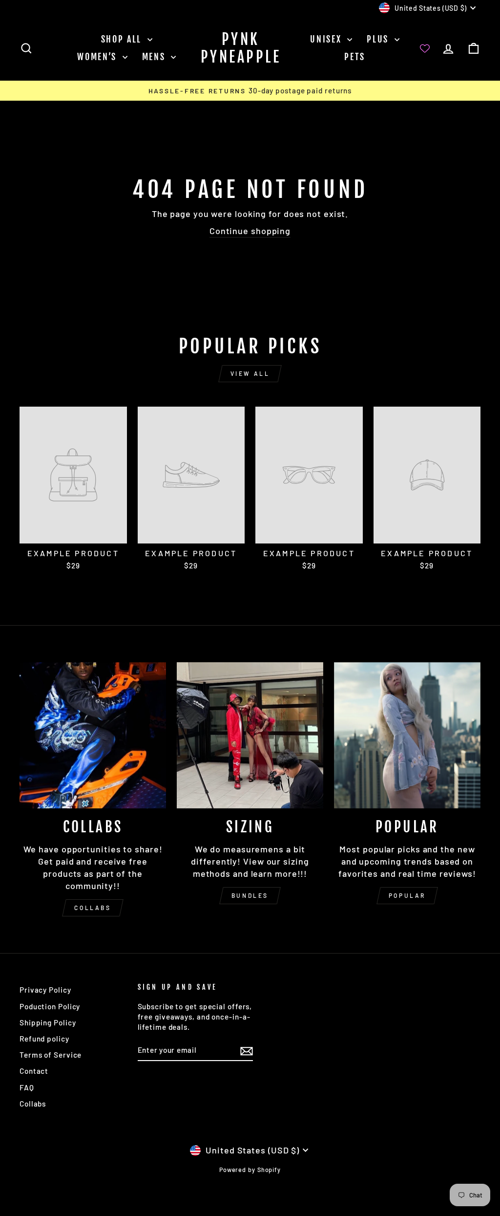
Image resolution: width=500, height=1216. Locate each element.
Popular (407, 895)
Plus (379, 39)
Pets (354, 56)
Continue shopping (250, 230)
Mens (155, 56)
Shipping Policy (48, 1022)
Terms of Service (51, 1054)
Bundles (250, 895)
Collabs (92, 907)
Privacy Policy (45, 989)
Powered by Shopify (250, 1169)
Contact (34, 1070)
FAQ (27, 1087)
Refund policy (44, 1038)
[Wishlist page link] (425, 48)
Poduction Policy (50, 1006)
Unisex (327, 39)
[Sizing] (250, 735)
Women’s (98, 56)
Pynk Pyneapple (241, 48)
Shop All (123, 39)
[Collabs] (93, 735)
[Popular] (407, 735)
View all (250, 373)
